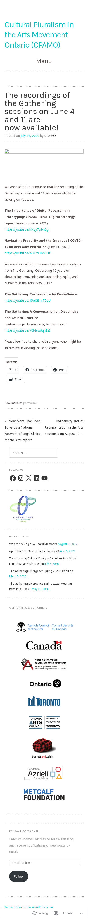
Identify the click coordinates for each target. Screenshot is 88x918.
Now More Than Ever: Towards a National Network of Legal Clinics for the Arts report (23, 430)
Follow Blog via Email (24, 831)
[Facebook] (12, 478)
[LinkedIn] (36, 478)
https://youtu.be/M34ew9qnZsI (27, 330)
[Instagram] (20, 478)
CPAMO (50, 135)
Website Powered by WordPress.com (29, 907)
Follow (18, 876)
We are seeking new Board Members (33, 544)
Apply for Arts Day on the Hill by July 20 (34, 551)
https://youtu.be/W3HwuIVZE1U (28, 253)
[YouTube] (44, 478)
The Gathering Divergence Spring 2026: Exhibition (41, 571)
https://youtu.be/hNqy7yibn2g (26, 229)
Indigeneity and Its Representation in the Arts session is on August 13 (64, 427)
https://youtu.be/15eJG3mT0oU (28, 300)
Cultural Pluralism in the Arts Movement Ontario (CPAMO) (39, 35)
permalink (29, 403)
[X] (28, 478)
